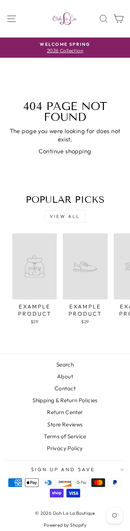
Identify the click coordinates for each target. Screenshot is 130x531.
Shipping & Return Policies (65, 400)
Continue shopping (65, 151)
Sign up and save (63, 469)
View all (65, 216)
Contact (65, 388)
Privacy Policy (65, 448)
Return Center (65, 412)
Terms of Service (65, 436)
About (65, 376)
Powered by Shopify (65, 525)
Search (65, 364)
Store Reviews (64, 424)
